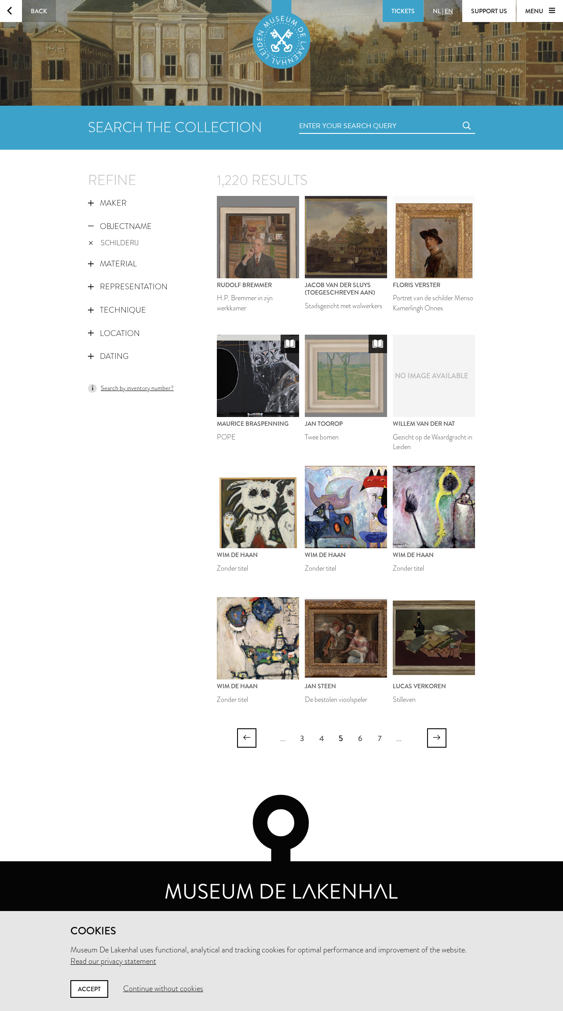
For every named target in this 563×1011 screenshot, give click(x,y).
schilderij (120, 243)
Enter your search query (330, 116)
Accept (89, 989)
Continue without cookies (163, 988)
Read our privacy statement (113, 961)
